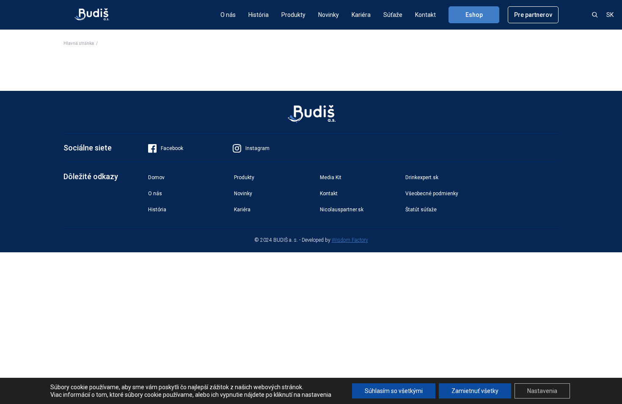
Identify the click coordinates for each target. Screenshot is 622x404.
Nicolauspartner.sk (341, 210)
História (258, 14)
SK (610, 14)
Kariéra (361, 14)
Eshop (474, 14)
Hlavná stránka (78, 43)
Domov (156, 177)
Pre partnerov (533, 14)
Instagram (257, 148)
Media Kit (330, 177)
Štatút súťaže (421, 210)
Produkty (293, 14)
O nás (228, 14)
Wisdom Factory (350, 240)
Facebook (172, 148)
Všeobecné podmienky (431, 194)
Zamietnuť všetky (474, 391)
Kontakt (425, 14)
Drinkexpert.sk (421, 177)
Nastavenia (542, 391)
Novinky (328, 14)
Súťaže (392, 14)
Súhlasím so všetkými (394, 391)
